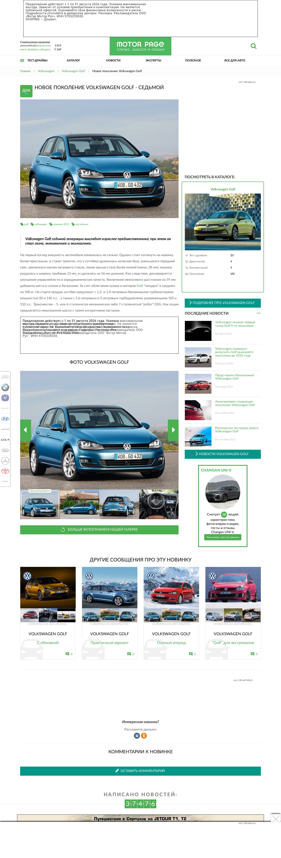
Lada (4, 450)
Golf (140, 286)
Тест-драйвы (37, 60)
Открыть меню (22, 65)
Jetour (4, 429)
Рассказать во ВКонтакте (137, 736)
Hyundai (4, 419)
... (259, 313)
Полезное (193, 60)
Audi (4, 377)
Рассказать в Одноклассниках (144, 736)
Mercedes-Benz (4, 460)
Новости (113, 60)
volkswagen (41, 224)
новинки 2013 (61, 224)
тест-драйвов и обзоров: (35, 49)
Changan (4, 398)
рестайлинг (82, 224)
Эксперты (153, 60)
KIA (4, 440)
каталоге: (45, 45)
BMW (4, 387)
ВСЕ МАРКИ (5, 479)
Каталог (73, 60)
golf (26, 224)
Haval (4, 408)
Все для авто (234, 60)
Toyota (4, 471)
